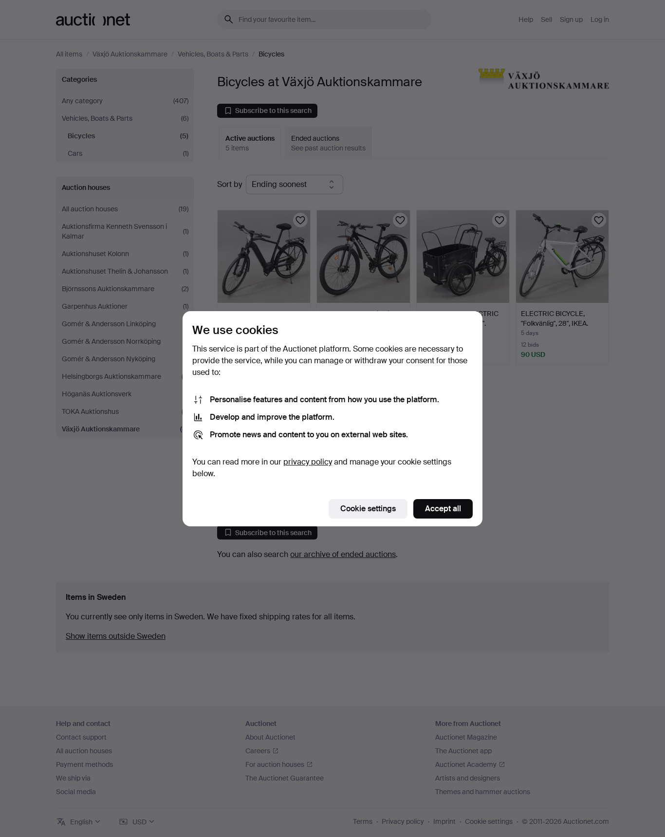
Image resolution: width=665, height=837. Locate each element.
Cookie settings (368, 508)
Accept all (443, 508)
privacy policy (307, 462)
